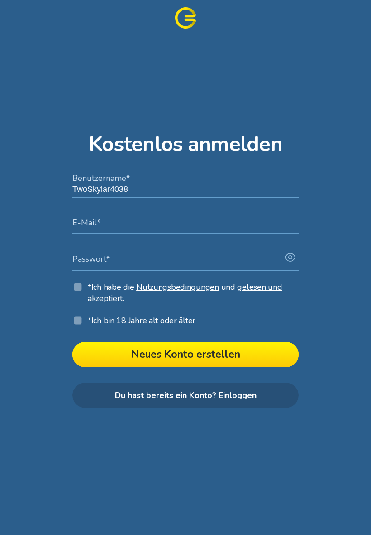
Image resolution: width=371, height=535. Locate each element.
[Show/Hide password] (290, 257)
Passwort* (91, 258)
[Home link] (185, 18)
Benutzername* (101, 177)
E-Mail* (86, 221)
